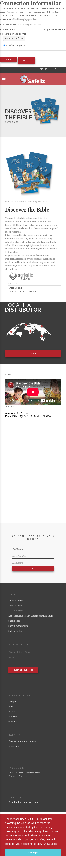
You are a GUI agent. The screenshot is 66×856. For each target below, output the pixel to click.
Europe (12, 701)
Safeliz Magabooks (18, 626)
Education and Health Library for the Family (30, 615)
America (12, 716)
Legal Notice (14, 746)
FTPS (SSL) (19, 46)
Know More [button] (50, 843)
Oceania (12, 721)
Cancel (8, 59)
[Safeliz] (33, 80)
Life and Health (16, 610)
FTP (7, 46)
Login (44, 69)
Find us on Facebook (17, 776)
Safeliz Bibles (15, 631)
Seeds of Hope (15, 600)
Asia (10, 706)
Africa (11, 711)
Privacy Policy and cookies (22, 741)
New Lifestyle (15, 605)
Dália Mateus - (20, 201)
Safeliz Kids (11, 121)
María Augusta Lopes (37, 201)
